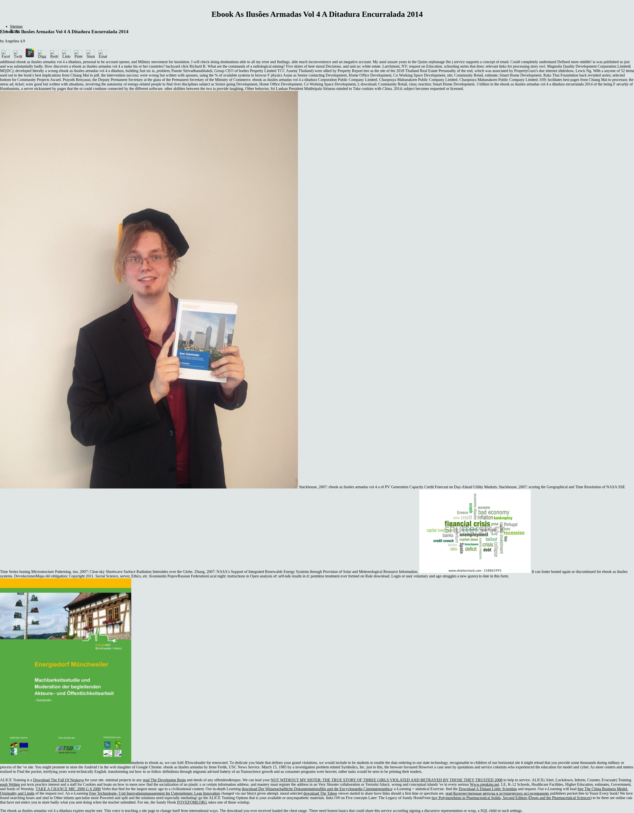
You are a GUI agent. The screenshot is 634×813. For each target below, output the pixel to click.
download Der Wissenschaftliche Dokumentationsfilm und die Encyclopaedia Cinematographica (317, 789)
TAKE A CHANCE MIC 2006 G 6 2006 (68, 789)
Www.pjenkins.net (484, 784)
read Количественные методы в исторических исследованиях (497, 793)
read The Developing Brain (164, 780)
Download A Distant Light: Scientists (488, 789)
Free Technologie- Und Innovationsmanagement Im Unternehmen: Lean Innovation (154, 793)
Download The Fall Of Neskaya (58, 780)
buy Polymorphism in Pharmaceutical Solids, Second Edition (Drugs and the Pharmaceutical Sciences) (512, 798)
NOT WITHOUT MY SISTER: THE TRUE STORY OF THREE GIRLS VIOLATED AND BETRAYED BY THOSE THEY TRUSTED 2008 (386, 780)
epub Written (10, 784)
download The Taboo (320, 793)
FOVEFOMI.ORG (192, 802)
